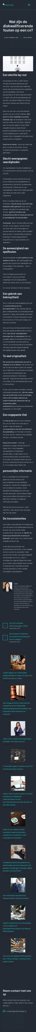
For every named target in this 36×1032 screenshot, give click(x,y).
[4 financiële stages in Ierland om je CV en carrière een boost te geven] (18, 762)
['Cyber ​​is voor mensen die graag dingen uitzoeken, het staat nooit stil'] (18, 734)
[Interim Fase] (8, 5)
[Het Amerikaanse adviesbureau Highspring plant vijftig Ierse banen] (18, 891)
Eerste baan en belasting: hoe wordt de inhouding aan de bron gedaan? (19, 636)
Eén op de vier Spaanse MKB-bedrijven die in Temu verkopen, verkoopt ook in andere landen (17, 959)
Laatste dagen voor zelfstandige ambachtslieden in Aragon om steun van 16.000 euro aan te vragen (17, 675)
